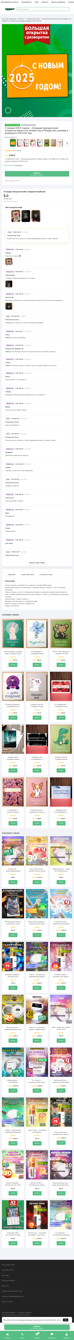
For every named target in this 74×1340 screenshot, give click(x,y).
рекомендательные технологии (30, 1320)
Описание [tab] (11, 574)
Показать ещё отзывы (37, 562)
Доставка (5, 1275)
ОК (66, 1320)
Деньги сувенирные (58, 2)
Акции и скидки (7, 1301)
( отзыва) (17, 150)
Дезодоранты (26, 2)
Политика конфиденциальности (13, 1296)
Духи (36, 2)
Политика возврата (8, 1280)
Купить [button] (13, 665)
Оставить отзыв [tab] (46, 574)
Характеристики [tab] (27, 574)
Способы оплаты (7, 1270)
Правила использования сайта (12, 1291)
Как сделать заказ (8, 1265)
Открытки (21, 19)
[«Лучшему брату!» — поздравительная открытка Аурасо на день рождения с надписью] (60, 143)
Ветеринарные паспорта (9, 2)
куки (16, 1320)
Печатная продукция (9, 19)
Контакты (5, 1286)
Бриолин (45, 2)
